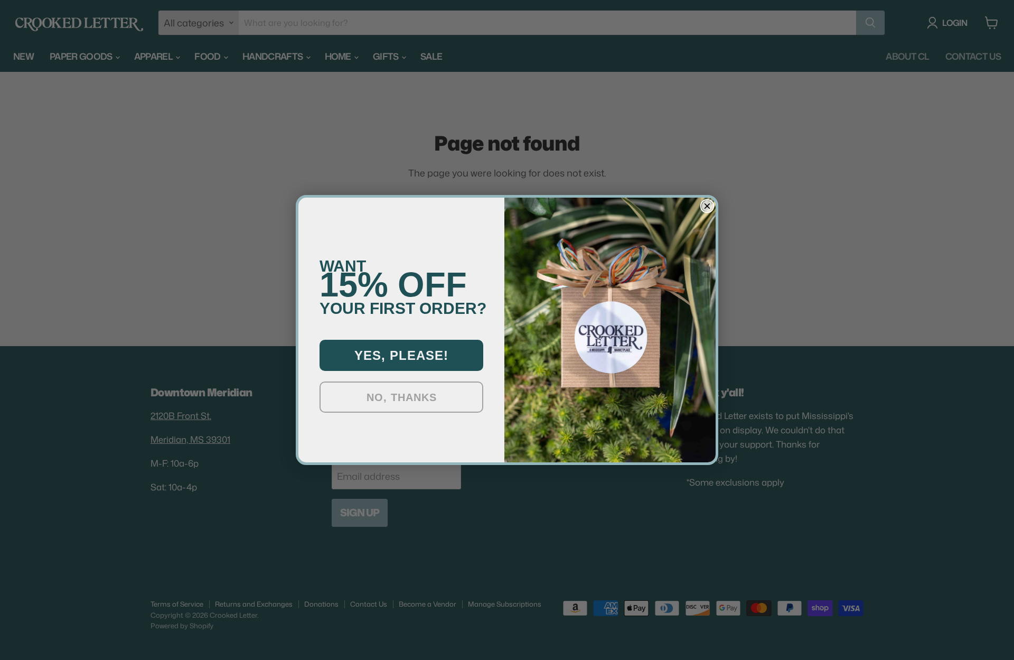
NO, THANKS (402, 397)
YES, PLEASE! (401, 355)
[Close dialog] (707, 206)
